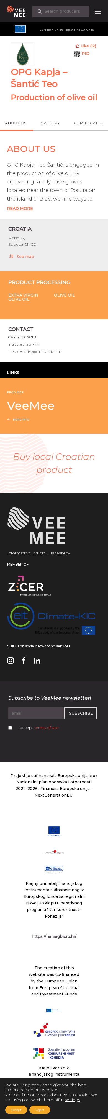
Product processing (39, 282)
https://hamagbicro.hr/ (54, 936)
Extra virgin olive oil (23, 297)
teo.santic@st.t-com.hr (35, 351)
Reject (40, 1110)
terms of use (46, 727)
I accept (38, 727)
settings (72, 1099)
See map (25, 256)
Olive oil (64, 295)
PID (85, 53)
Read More (20, 208)
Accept (16, 1110)
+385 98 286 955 (23, 345)
